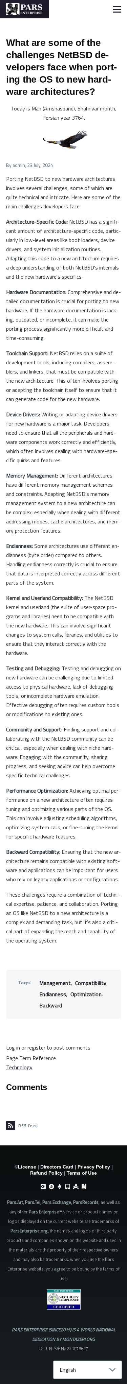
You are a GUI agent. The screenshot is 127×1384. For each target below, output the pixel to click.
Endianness (52, 994)
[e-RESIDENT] (67, 1186)
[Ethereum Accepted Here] (59, 1186)
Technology (19, 1067)
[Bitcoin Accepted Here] (51, 1186)
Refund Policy (46, 1173)
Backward (50, 1005)
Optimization (86, 994)
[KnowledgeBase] (84, 1186)
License (27, 1167)
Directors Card (56, 1167)
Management (55, 983)
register (36, 1047)
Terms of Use (82, 1173)
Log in (13, 1047)
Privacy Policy (94, 1167)
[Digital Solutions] (75, 1186)
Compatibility (90, 983)
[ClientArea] (43, 1186)
